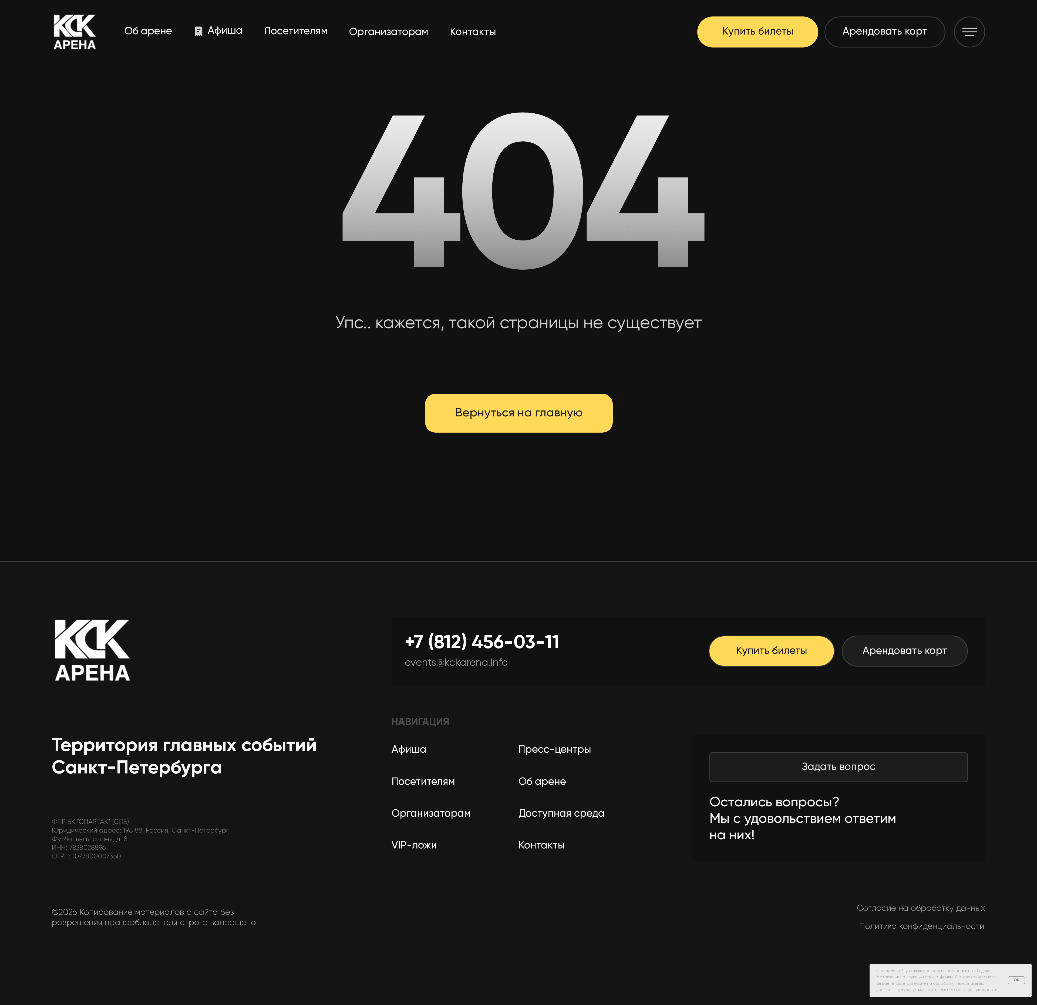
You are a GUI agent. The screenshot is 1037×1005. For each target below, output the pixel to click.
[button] (969, 31)
